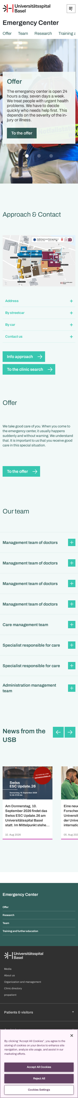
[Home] (26, 8)
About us (9, 975)
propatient (10, 994)
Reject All (39, 1078)
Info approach (20, 356)
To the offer (21, 133)
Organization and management (22, 981)
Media (7, 968)
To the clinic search (25, 369)
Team (23, 33)
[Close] (71, 1035)
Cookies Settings (39, 1089)
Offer (7, 33)
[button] (39, 301)
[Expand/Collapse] (71, 8)
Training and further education (20, 931)
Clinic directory (13, 988)
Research (43, 33)
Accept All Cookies (39, 1067)
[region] (39, 1063)
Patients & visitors (18, 1012)
